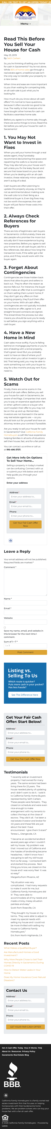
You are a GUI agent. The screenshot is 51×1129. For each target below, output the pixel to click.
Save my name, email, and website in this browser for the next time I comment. (23, 634)
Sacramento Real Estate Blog (15, 1055)
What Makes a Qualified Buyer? (20, 948)
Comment (10, 567)
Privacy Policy (28, 1051)
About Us (6, 1051)
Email (12, 502)
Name (8, 599)
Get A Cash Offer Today (12, 1048)
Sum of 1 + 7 (11, 641)
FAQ (40, 1048)
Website (8, 618)
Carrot (5, 1126)
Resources (16, 1051)
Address (14, 492)
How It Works (30, 1048)
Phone (12, 512)
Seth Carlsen (14, 58)
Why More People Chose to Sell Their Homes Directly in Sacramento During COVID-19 (24, 962)
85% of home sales (20, 70)
